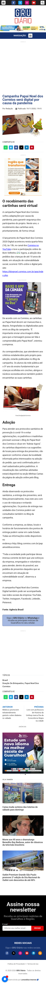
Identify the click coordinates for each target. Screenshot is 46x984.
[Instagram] (27, 3)
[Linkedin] (33, 953)
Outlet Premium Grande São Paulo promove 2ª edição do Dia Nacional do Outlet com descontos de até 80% (21, 877)
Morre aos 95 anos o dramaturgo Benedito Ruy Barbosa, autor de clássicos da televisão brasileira (22, 842)
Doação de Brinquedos (13, 683)
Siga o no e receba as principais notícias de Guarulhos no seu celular (23, 620)
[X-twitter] (20, 3)
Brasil (5, 680)
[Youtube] (34, 3)
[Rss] (40, 953)
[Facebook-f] (13, 3)
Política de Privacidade (16, 964)
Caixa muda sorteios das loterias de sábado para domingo (20, 808)
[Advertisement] (23, 67)
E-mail (5, 924)
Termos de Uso (32, 964)
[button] (3, 3)
